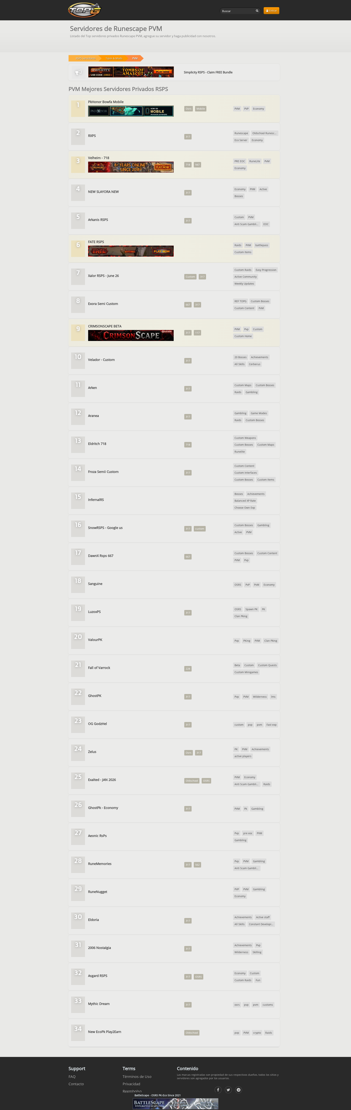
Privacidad (131, 1083)
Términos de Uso (137, 1076)
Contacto (76, 1083)
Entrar (273, 10)
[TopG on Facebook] (218, 1090)
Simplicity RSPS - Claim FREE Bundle (208, 72)
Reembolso (132, 1091)
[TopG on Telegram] (238, 1090)
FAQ (72, 1076)
